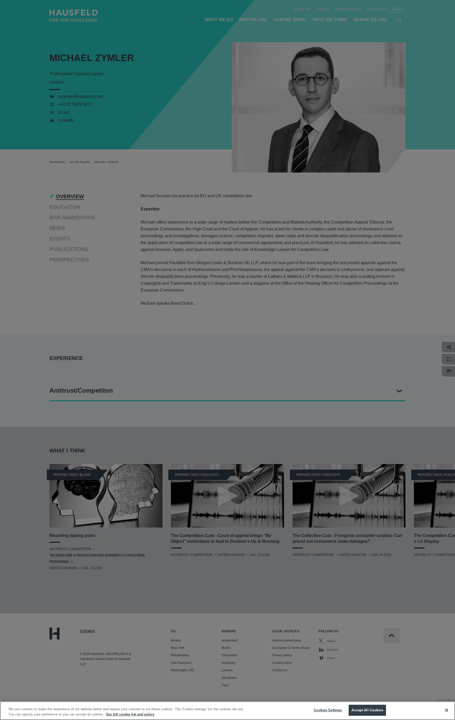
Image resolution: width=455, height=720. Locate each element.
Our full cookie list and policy (130, 714)
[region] (227, 710)
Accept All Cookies (367, 710)
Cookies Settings (328, 710)
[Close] (446, 710)
